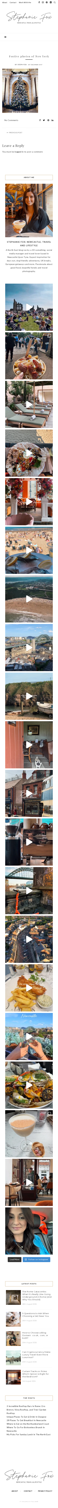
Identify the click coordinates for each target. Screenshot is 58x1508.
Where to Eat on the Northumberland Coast (28, 1424)
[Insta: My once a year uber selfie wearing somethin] (29, 1231)
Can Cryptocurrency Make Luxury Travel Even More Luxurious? (36, 1354)
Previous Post (15, 132)
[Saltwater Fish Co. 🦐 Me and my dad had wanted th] (29, 1085)
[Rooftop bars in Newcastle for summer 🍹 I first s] (29, 1036)
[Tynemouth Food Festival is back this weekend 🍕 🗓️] (29, 307)
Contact (13, 2)
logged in (19, 152)
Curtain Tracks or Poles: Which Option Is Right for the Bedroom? (35, 1374)
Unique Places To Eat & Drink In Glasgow (26, 1417)
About (4, 2)
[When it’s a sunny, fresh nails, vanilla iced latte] (29, 550)
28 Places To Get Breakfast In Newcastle (26, 1420)
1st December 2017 (35, 64)
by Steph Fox (21, 64)
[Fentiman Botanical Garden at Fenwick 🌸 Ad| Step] (29, 501)
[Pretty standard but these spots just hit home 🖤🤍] (29, 890)
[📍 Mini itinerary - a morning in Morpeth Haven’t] (29, 1182)
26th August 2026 (29, 1321)
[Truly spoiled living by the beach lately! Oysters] (29, 453)
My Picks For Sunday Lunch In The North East (28, 1434)
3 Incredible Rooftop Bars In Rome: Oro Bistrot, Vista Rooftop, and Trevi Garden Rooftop (26, 1409)
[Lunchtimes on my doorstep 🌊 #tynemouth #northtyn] (29, 696)
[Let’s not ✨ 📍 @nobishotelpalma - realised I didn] (29, 404)
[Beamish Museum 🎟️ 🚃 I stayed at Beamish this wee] (29, 793)
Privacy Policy (45, 1491)
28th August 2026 (29, 1304)
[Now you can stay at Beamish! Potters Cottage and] (29, 744)
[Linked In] (52, 120)
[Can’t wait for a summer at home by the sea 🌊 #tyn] (29, 939)
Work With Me (25, 2)
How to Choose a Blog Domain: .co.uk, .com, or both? (35, 1335)
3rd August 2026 (29, 1381)
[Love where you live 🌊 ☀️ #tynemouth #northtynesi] (29, 599)
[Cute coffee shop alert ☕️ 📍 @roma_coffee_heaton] (29, 842)
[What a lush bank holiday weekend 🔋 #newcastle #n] (29, 355)
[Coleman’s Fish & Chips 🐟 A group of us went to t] (29, 987)
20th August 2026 (29, 1343)
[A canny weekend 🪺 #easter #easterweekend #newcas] (29, 1133)
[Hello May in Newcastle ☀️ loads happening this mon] (29, 647)
